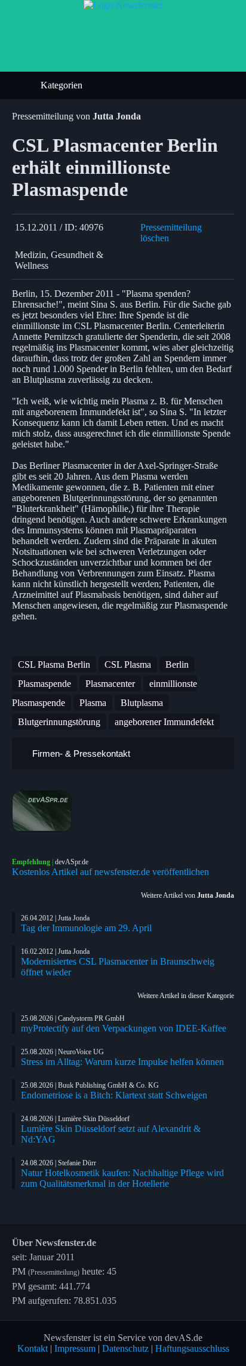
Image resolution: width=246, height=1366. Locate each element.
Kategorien (63, 85)
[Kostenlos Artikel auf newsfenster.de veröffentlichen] (123, 811)
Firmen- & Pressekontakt (80, 753)
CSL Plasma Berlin (54, 664)
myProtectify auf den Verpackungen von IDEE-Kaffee (123, 1028)
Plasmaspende (44, 684)
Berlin (177, 664)
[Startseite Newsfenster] (123, 5)
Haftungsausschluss (192, 1348)
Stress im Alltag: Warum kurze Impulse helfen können (122, 1062)
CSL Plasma (127, 664)
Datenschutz (125, 1348)
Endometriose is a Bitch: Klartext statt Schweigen (114, 1095)
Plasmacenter (110, 684)
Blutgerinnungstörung (59, 722)
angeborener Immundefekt (164, 722)
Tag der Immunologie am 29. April (86, 928)
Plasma (92, 703)
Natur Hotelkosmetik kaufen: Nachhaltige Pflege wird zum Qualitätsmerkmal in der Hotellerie (122, 1178)
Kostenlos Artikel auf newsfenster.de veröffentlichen (110, 872)
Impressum (75, 1348)
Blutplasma (142, 703)
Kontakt (32, 1348)
